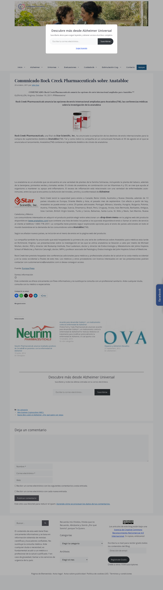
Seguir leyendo (81, 48)
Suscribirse (105, 41)
